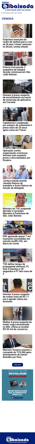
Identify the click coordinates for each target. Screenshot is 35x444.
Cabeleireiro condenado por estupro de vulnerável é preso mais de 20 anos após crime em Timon (17, 126)
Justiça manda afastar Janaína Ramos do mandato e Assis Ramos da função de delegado (17, 184)
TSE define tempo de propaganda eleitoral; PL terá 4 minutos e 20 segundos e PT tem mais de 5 (17, 269)
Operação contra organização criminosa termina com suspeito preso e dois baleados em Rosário (16, 155)
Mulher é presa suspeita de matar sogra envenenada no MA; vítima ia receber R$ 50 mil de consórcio (17, 326)
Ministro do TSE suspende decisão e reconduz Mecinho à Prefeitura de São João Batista (17, 212)
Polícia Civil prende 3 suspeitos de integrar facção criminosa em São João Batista (16, 71)
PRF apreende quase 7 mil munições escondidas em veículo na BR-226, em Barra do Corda (17, 240)
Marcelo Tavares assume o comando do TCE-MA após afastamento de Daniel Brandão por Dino (17, 353)
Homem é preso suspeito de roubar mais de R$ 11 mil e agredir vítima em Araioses (16, 298)
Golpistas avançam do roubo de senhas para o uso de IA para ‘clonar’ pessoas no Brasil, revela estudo (17, 43)
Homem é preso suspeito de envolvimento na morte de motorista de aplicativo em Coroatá (17, 99)
